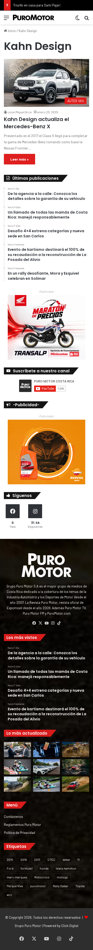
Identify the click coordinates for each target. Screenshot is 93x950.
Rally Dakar (60, 886)
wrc (9, 894)
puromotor (38, 886)
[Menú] (6, 19)
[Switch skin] (77, 19)
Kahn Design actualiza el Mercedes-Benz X (36, 123)
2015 (10, 859)
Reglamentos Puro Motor (22, 824)
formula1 (27, 868)
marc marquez (17, 877)
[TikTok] (59, 623)
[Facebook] (34, 623)
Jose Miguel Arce (20, 112)
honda (44, 868)
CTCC (51, 859)
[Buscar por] (86, 19)
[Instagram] (53, 623)
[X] (40, 623)
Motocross (42, 877)
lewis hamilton (66, 868)
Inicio (11, 31)
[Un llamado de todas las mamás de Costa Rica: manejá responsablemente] (46, 749)
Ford (10, 868)
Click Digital (69, 926)
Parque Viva (15, 886)
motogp (62, 877)
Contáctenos (13, 816)
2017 (37, 859)
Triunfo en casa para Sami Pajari (36, 5)
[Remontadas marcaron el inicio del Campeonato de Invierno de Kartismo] (46, 784)
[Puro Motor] (33, 17)
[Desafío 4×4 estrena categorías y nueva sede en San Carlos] (75, 749)
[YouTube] (46, 623)
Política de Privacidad (19, 832)
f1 (79, 859)
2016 (23, 859)
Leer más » (19, 159)
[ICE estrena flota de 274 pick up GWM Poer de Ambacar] (46, 766)
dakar (66, 859)
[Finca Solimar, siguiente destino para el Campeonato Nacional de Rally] (75, 784)
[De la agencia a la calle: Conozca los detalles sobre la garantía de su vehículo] (17, 749)
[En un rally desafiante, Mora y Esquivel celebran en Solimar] (75, 766)
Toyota (80, 886)
